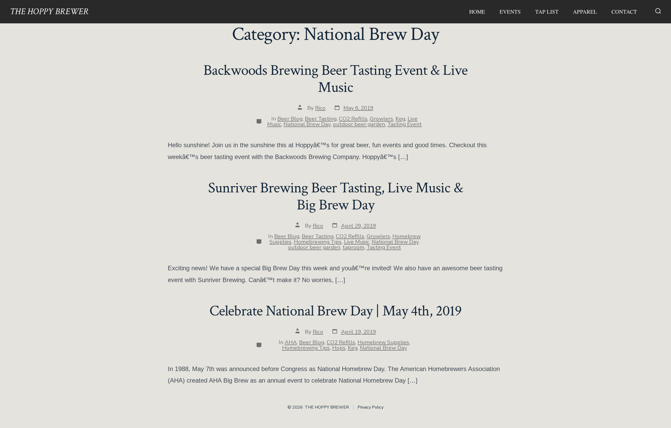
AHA (291, 342)
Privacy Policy (370, 407)
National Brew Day (307, 124)
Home (477, 11)
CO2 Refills (353, 118)
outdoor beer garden (359, 124)
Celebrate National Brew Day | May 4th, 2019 (335, 311)
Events (510, 11)
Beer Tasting (321, 118)
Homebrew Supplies (383, 342)
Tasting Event (404, 124)
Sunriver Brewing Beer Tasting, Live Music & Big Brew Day (335, 196)
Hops (338, 347)
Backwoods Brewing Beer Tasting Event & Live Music (335, 79)
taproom (353, 247)
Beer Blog (289, 118)
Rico (320, 108)
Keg (400, 118)
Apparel (585, 11)
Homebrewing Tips (318, 241)
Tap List (547, 11)
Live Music (356, 241)
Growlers (381, 118)
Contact (624, 11)
